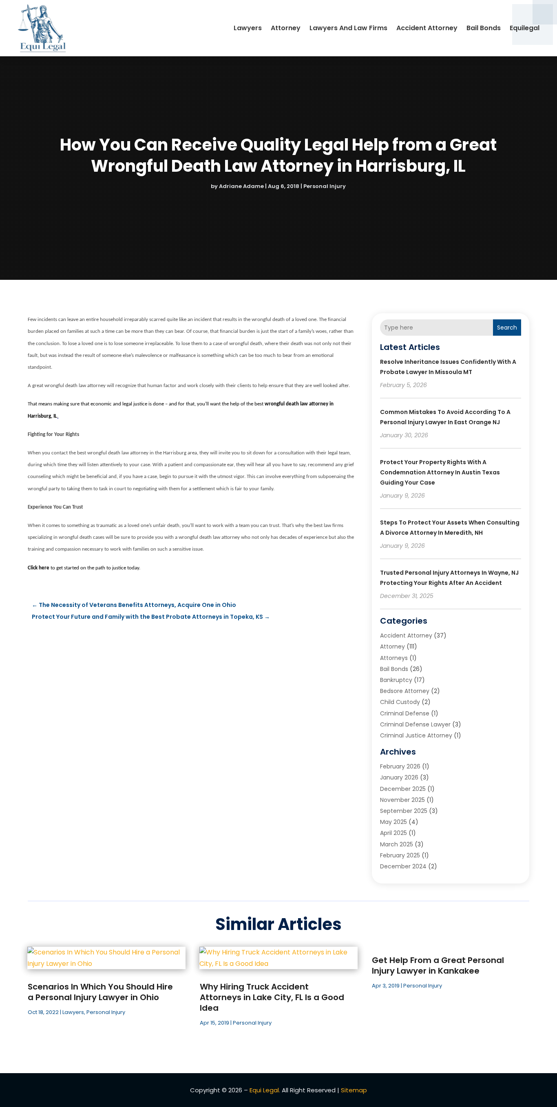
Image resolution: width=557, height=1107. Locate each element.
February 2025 (400, 855)
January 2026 (399, 777)
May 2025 (393, 822)
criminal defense (404, 713)
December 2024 (403, 866)
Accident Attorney (427, 28)
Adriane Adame (241, 186)
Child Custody (400, 702)
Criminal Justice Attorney (416, 735)
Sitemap (354, 1090)
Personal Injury (324, 186)
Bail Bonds (483, 28)
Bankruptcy (396, 680)
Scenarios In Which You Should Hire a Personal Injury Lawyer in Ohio (100, 992)
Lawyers (248, 28)
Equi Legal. (265, 1090)
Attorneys (394, 658)
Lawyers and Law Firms (348, 28)
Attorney (286, 28)
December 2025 (403, 789)
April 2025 (393, 833)
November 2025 (402, 800)
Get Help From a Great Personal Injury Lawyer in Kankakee (438, 965)
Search (507, 327)
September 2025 (403, 811)
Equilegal (524, 28)
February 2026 (400, 766)
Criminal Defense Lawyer (415, 724)
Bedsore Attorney (404, 691)
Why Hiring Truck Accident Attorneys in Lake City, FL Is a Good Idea (272, 997)
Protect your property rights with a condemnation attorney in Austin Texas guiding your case (440, 472)
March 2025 (396, 844)
